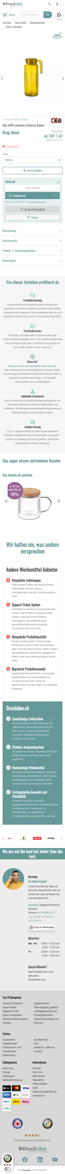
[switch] (8, 1169)
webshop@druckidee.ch (41, 916)
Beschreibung (9, 231)
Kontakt (38, 1051)
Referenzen (39, 1076)
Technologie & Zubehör (46, 1007)
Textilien (7, 1022)
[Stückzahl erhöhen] (56, 188)
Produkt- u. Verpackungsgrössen (19, 250)
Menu (12, 14)
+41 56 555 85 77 (45, 912)
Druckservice (40, 1039)
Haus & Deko (9, 1007)
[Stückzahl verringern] (9, 188)
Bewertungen (9, 260)
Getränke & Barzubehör (15, 1019)
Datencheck (9, 1055)
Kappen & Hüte (11, 1011)
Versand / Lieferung (44, 1047)
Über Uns (37, 1072)
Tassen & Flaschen (13, 1003)
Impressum (39, 1095)
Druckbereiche (10, 241)
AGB (35, 1087)
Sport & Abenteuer (12, 1015)
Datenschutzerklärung (45, 1091)
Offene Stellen (40, 1083)
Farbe (5, 154)
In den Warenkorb (35, 209)
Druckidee (26, 1170)
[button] (2, 78)
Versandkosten (38, 201)
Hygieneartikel (41, 1003)
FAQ (36, 1043)
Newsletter (38, 1080)
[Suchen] (48, 14)
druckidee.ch (35, 920)
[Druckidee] (13, 4)
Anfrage (34, 217)
